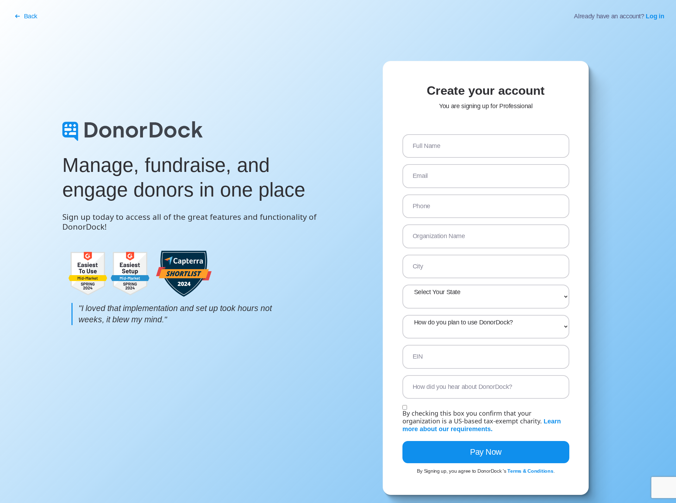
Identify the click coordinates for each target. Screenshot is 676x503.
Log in (655, 16)
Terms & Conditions (530, 471)
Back (30, 16)
